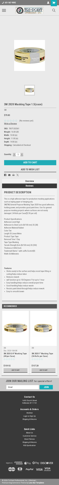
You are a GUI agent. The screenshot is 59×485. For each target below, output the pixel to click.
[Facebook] (5, 175)
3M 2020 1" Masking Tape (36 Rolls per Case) (42, 354)
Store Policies (29, 439)
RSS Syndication (29, 445)
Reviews (29, 185)
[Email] (9, 175)
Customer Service (29, 436)
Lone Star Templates (36, 483)
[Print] (13, 175)
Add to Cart (15, 370)
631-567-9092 (10, 3)
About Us (29, 433)
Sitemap (32, 480)
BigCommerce (14, 483)
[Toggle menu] (4, 10)
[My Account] (48, 3)
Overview (29, 181)
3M (5, 348)
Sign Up (33, 416)
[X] (17, 175)
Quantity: (8, 154)
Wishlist (29, 413)
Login (25, 416)
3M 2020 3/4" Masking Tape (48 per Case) (15, 354)
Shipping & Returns (30, 419)
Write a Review (10, 123)
